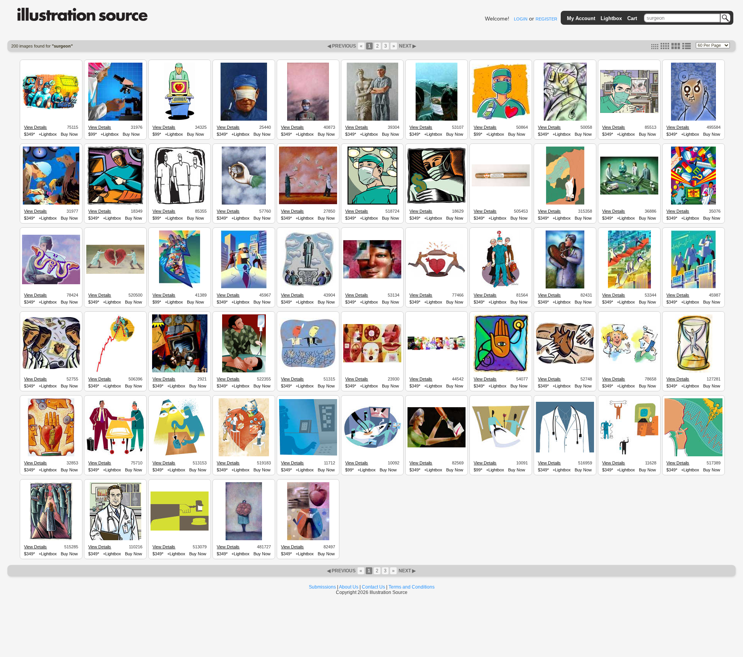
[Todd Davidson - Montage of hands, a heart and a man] (308, 539)
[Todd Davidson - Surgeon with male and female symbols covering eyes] (693, 119)
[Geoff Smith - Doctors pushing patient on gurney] (501, 448)
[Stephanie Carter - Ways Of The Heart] (565, 363)
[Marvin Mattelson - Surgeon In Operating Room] (436, 119)
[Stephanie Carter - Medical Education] (51, 368)
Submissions (322, 587)
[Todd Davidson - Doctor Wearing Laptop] (372, 277)
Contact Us (373, 587)
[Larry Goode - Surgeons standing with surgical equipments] (179, 371)
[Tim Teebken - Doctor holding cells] (244, 539)
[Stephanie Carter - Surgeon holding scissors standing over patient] (115, 203)
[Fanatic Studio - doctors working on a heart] (244, 455)
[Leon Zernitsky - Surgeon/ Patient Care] (565, 119)
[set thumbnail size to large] (675, 47)
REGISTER (546, 19)
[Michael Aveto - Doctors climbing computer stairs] (693, 287)
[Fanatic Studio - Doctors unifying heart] (115, 273)
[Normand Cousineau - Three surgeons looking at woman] (51, 455)
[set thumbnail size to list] (686, 47)
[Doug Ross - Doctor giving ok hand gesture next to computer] (629, 453)
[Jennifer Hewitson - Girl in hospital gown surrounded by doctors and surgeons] (51, 539)
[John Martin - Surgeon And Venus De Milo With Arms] (372, 119)
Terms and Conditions (412, 587)
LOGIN (520, 19)
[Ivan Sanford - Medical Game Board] (629, 193)
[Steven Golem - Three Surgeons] (179, 203)
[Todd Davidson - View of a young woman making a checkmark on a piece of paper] (436, 446)
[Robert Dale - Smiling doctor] (115, 539)
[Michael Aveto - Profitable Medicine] (629, 287)
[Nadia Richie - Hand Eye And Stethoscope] (501, 371)
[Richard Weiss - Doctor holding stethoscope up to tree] (565, 203)
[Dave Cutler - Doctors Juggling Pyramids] (308, 203)
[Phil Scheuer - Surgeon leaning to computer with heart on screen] (179, 119)
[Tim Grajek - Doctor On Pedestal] (308, 287)
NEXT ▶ (407, 46)
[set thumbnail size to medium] (665, 47)
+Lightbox (48, 134)
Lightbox (611, 18)
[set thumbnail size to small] (654, 47)
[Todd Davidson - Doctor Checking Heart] (565, 287)
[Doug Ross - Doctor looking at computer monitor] (308, 454)
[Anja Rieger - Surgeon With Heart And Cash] (501, 118)
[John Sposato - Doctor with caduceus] (51, 283)
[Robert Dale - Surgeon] (629, 112)
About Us (348, 587)
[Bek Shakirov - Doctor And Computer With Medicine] (693, 203)
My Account (581, 18)
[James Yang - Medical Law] (308, 368)
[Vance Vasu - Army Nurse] (244, 371)
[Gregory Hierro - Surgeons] (51, 203)
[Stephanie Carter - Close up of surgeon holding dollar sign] (436, 202)
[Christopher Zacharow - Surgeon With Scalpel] (244, 119)
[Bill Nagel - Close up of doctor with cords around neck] (565, 451)
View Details (35, 127)
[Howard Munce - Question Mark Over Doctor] (500, 287)
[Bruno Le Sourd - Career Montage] (436, 349)
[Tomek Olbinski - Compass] (244, 203)
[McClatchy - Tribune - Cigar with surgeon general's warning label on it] (501, 185)
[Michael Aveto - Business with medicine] (244, 287)
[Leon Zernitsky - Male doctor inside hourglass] (693, 371)
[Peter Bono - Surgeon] (51, 109)
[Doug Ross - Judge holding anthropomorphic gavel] (180, 529)
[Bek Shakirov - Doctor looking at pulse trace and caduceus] (693, 455)
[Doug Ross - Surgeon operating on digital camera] (179, 455)
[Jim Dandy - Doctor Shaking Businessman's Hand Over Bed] (115, 454)
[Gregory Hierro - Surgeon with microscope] (115, 119)
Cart (632, 18)
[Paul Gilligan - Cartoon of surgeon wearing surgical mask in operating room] (372, 203)
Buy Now (69, 134)
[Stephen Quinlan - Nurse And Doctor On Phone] (629, 363)
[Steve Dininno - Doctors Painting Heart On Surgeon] (308, 119)
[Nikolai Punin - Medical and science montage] (179, 287)
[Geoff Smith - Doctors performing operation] (372, 447)
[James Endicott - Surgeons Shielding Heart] (436, 276)
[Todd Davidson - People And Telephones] (372, 361)
